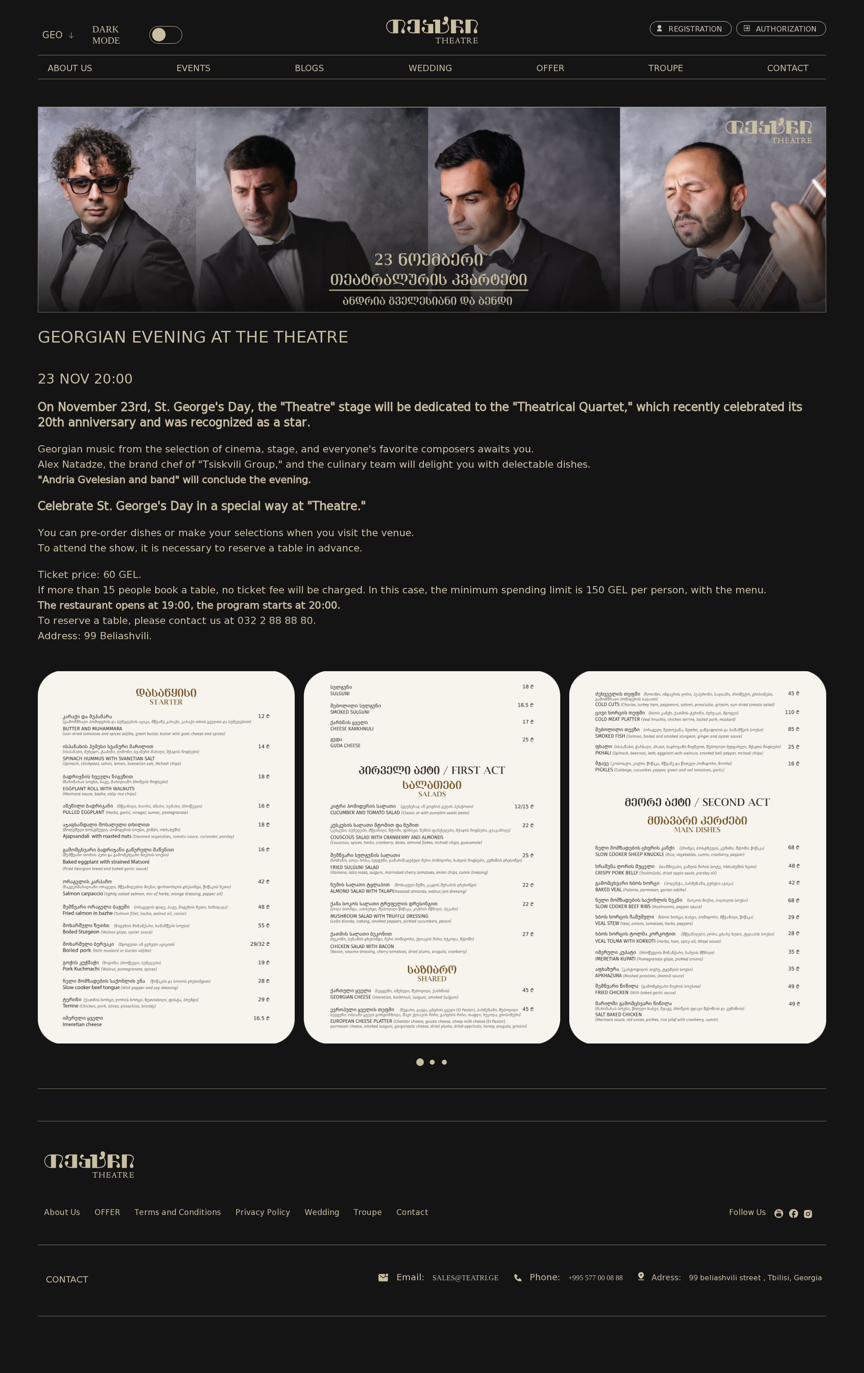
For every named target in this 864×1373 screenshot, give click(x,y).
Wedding (322, 1213)
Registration (694, 29)
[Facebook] (793, 1215)
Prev (49, 857)
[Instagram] (808, 1216)
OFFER (107, 1213)
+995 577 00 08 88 (595, 1278)
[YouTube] (778, 1215)
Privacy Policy (262, 1213)
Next (814, 857)
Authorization (785, 29)
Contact (412, 1213)
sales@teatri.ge (465, 1278)
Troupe (368, 1213)
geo (54, 35)
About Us (62, 1213)
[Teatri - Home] (432, 30)
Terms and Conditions (178, 1213)
